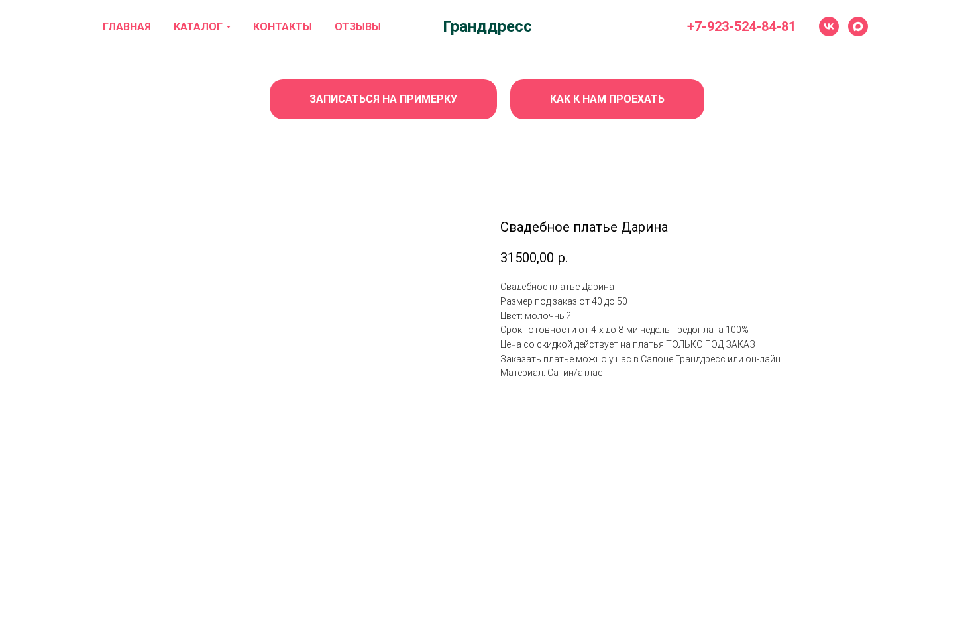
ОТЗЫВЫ (358, 27)
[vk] (829, 26)
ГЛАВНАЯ (127, 27)
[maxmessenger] (858, 26)
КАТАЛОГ (198, 27)
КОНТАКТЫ (282, 27)
